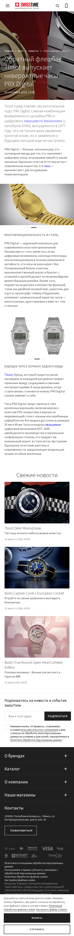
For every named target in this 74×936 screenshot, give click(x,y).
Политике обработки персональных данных (36, 740)
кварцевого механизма (43, 120)
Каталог (12, 768)
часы (47, 166)
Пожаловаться (21, 830)
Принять (37, 918)
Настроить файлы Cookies (51, 909)
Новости (33, 51)
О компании (16, 782)
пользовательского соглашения (39, 729)
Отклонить (37, 929)
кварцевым (53, 424)
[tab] (27, 227)
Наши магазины (20, 795)
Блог (21, 51)
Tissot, (8, 374)
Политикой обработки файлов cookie (33, 907)
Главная (8, 51)
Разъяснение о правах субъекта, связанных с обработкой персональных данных (31, 871)
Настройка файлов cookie (20, 880)
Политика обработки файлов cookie (26, 876)
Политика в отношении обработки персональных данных (34, 864)
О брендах (14, 755)
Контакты (14, 808)
